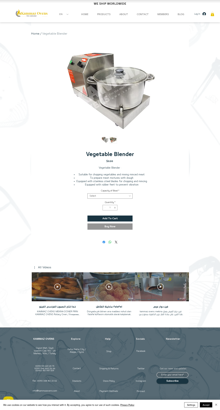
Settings (191, 404)
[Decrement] (105, 207)
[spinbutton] (110, 207)
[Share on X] (116, 242)
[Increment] (115, 207)
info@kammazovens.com (45, 391)
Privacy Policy (127, 404)
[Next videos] (184, 286)
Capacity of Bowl (110, 191)
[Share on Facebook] (104, 242)
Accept (206, 404)
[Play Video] (57, 287)
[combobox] (110, 196)
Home (35, 33)
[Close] (216, 404)
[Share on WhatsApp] (110, 242)
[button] (212, 14)
